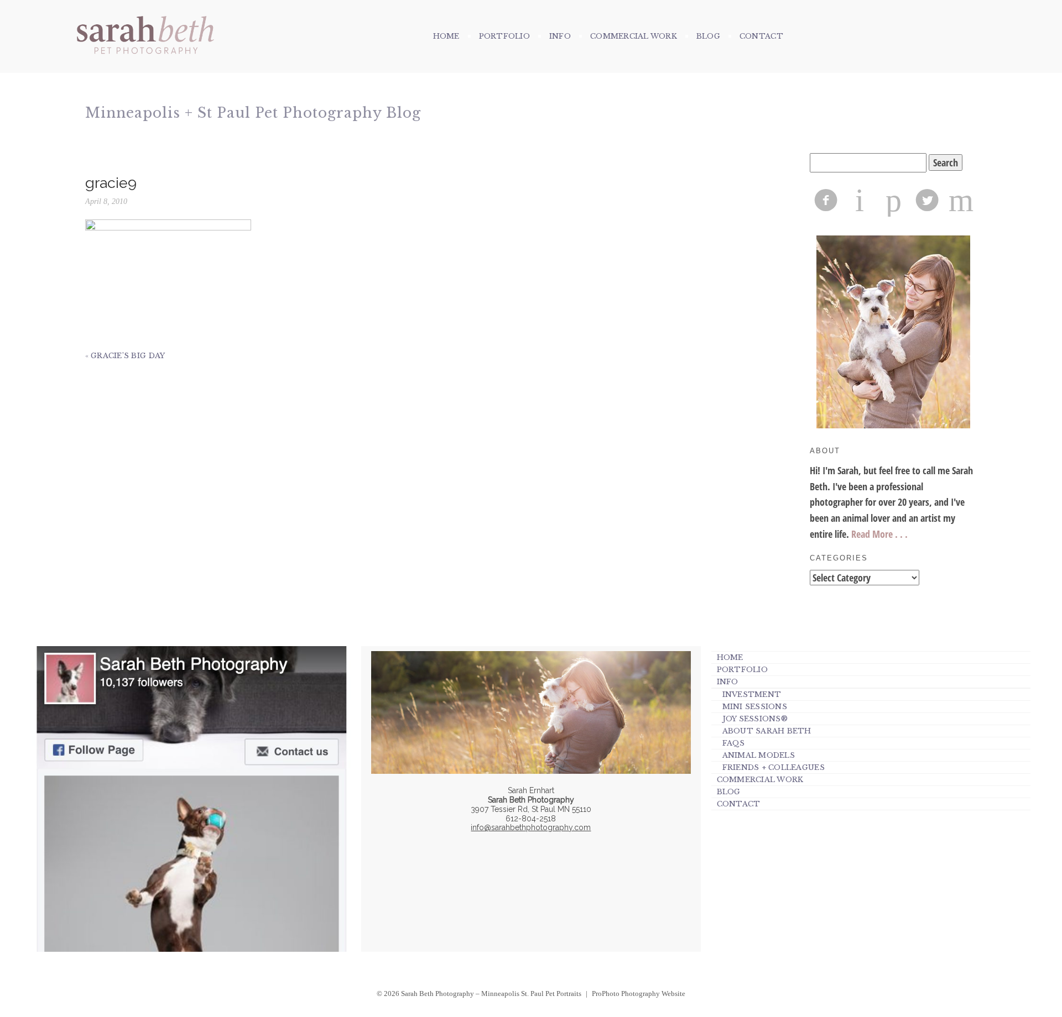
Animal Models (758, 755)
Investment (752, 694)
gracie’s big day (128, 355)
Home (446, 36)
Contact (761, 36)
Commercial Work (633, 36)
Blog (708, 36)
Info (560, 36)
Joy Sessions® (755, 719)
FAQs (733, 743)
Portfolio (504, 36)
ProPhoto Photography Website (638, 993)
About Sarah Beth (766, 731)
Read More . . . (879, 534)
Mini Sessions (754, 706)
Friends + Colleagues (773, 767)
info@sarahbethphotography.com (531, 827)
